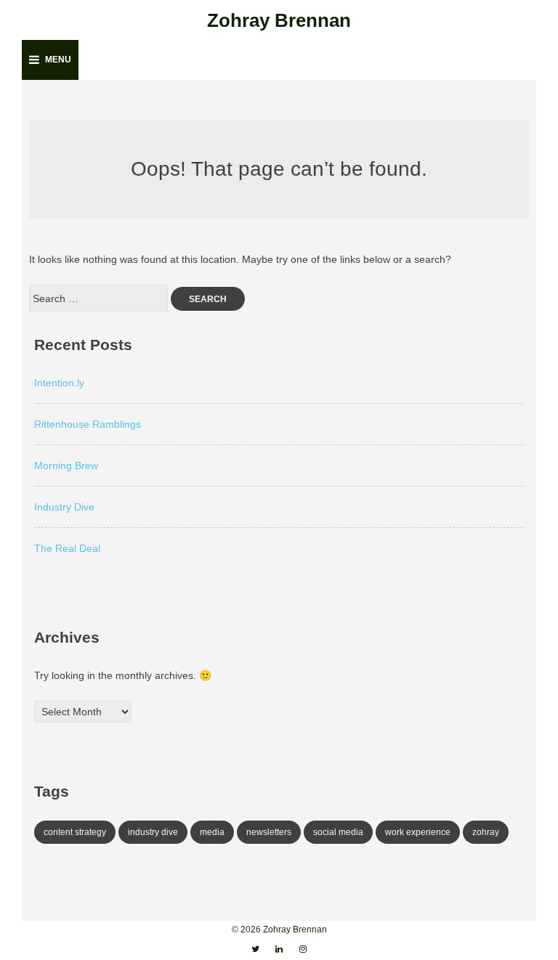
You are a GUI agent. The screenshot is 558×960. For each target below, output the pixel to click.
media (212, 832)
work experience (417, 832)
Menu (58, 59)
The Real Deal (67, 548)
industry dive (153, 832)
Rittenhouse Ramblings (87, 424)
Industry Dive (64, 507)
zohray (485, 832)
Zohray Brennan (279, 20)
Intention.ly (59, 383)
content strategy (75, 832)
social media (338, 832)
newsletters (268, 832)
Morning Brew (66, 465)
